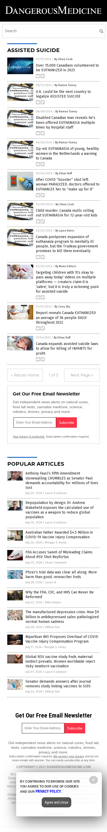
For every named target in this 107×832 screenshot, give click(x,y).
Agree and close (56, 802)
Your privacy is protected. (29, 436)
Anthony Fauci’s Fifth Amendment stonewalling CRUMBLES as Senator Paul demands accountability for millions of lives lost (61, 480)
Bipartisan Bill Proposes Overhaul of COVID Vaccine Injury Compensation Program (61, 639)
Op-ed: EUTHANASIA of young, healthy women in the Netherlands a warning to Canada (67, 153)
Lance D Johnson (56, 493)
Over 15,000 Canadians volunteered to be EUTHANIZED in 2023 (67, 67)
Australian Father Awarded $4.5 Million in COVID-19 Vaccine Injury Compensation (59, 534)
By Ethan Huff (63, 173)
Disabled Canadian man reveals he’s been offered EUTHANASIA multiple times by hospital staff (65, 122)
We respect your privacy (68, 756)
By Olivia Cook (63, 59)
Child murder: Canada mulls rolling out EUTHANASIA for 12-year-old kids (66, 212)
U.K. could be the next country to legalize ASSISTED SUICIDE (63, 94)
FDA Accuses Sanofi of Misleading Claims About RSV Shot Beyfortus (58, 554)
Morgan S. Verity (55, 542)
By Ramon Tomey (65, 85)
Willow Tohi (52, 627)
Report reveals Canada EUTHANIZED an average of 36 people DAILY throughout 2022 (66, 317)
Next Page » (82, 375)
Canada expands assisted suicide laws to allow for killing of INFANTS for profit (67, 348)
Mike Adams (53, 602)
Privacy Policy (48, 791)
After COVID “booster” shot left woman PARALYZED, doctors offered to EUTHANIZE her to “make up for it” (67, 184)
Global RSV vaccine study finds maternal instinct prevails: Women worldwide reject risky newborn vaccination (60, 661)
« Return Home (25, 375)
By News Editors (65, 266)
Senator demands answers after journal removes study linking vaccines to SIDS (58, 683)
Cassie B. (50, 582)
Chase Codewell (55, 562)
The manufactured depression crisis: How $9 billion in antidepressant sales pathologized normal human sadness (62, 617)
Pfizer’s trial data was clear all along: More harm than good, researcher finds (61, 574)
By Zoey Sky (62, 306)
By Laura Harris (64, 230)
